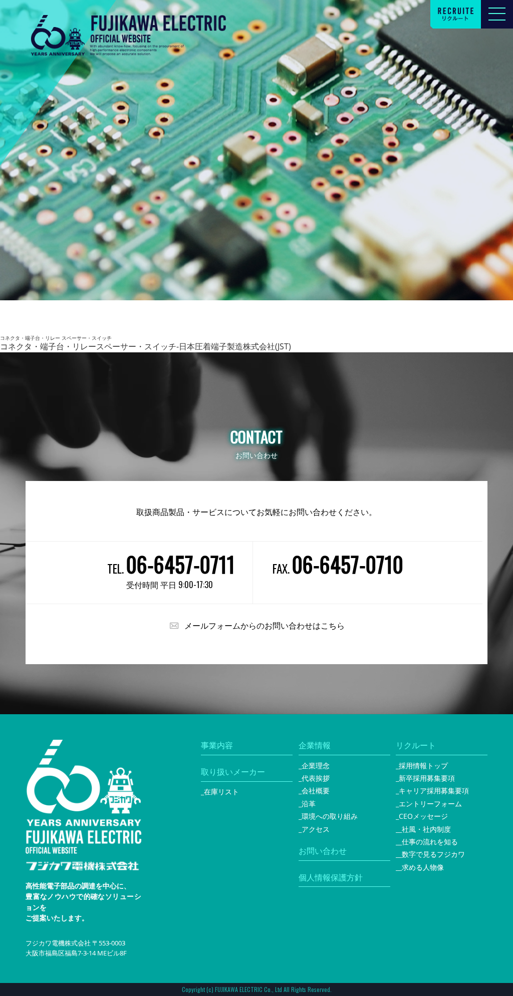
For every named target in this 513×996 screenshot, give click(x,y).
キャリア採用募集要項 (434, 790)
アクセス (316, 829)
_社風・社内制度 (425, 829)
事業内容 (217, 745)
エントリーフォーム (430, 803)
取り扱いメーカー (233, 771)
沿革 (309, 803)
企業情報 (315, 745)
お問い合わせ (323, 850)
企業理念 (316, 765)
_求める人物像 (421, 867)
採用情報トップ (423, 765)
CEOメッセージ (423, 816)
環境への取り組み (330, 816)
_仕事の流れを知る (428, 841)
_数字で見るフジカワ (432, 854)
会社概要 (316, 790)
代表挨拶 (316, 778)
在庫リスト (221, 791)
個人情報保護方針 (331, 877)
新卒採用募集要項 (427, 778)
